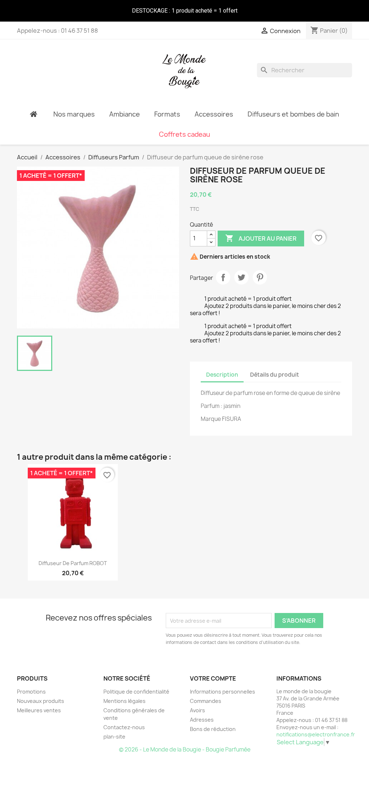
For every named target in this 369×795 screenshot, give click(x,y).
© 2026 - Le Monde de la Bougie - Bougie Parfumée (184, 749)
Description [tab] (222, 374)
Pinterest (260, 277)
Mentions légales (124, 701)
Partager (223, 277)
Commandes (205, 701)
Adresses (202, 719)
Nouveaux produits (40, 701)
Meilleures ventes (39, 710)
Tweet (241, 277)
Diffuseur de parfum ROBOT (73, 563)
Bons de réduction (213, 729)
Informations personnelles (222, 691)
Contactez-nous (124, 727)
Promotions (31, 691)
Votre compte (213, 678)
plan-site (114, 736)
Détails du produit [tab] (274, 374)
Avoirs (197, 710)
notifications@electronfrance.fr (315, 734)
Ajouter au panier (261, 238)
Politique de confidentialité (136, 691)
